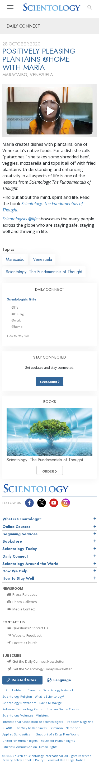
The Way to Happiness (30, 728)
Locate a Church (24, 642)
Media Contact (23, 609)
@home (16, 326)
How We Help (14, 571)
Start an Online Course (63, 709)
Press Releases (24, 594)
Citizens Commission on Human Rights (29, 747)
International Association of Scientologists (32, 722)
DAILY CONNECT (49, 289)
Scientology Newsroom (19, 703)
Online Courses (16, 526)
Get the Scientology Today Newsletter (42, 669)
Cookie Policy (34, 760)
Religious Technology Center (23, 709)
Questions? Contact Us (30, 628)
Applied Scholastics (16, 734)
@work (16, 320)
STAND (7, 728)
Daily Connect (15, 556)
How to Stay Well (18, 335)
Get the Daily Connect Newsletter (38, 661)
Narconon (73, 728)
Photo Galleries (24, 601)
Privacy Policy (12, 760)
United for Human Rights (19, 741)
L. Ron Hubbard (13, 690)
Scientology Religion (17, 696)
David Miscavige (50, 703)
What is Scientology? (21, 519)
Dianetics (33, 690)
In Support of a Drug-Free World (56, 734)
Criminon (56, 728)
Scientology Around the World (30, 563)
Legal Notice (76, 760)
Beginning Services (19, 534)
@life (14, 307)
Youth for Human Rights (57, 741)
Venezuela (42, 259)
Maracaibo (15, 259)
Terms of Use (55, 760)
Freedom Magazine (79, 722)
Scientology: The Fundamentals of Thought (44, 272)
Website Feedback (27, 635)
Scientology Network (58, 690)
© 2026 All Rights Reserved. (47, 756)
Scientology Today (19, 548)
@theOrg (17, 314)
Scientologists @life (21, 299)
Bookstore (12, 541)
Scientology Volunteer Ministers (25, 715)
